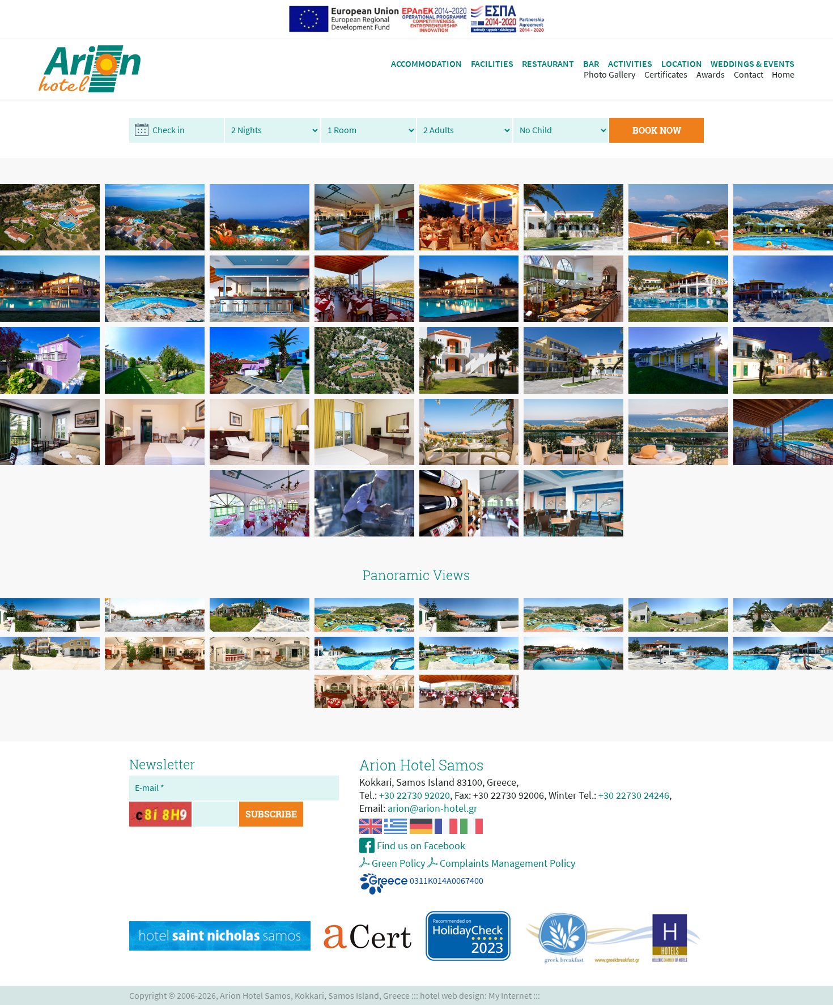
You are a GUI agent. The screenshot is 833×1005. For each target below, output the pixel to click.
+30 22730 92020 (414, 795)
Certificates (665, 74)
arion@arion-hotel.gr (432, 808)
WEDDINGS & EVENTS (752, 63)
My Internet (510, 995)
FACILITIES (492, 63)
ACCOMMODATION (426, 63)
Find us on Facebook (420, 845)
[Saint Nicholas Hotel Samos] (220, 936)
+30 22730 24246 (633, 795)
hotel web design (452, 995)
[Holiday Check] (468, 936)
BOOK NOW (656, 130)
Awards (710, 74)
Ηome (783, 74)
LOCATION (681, 63)
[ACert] (367, 936)
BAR (591, 63)
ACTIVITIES (630, 63)
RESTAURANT (548, 63)
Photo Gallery (609, 74)
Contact (748, 74)
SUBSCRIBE (271, 814)
